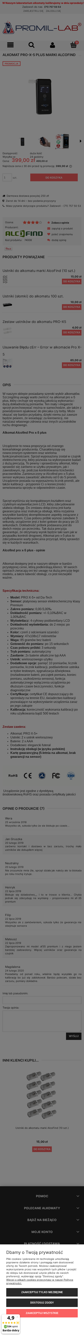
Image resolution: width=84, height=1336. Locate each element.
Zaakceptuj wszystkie (42, 1313)
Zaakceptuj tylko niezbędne (42, 1292)
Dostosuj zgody (42, 1302)
